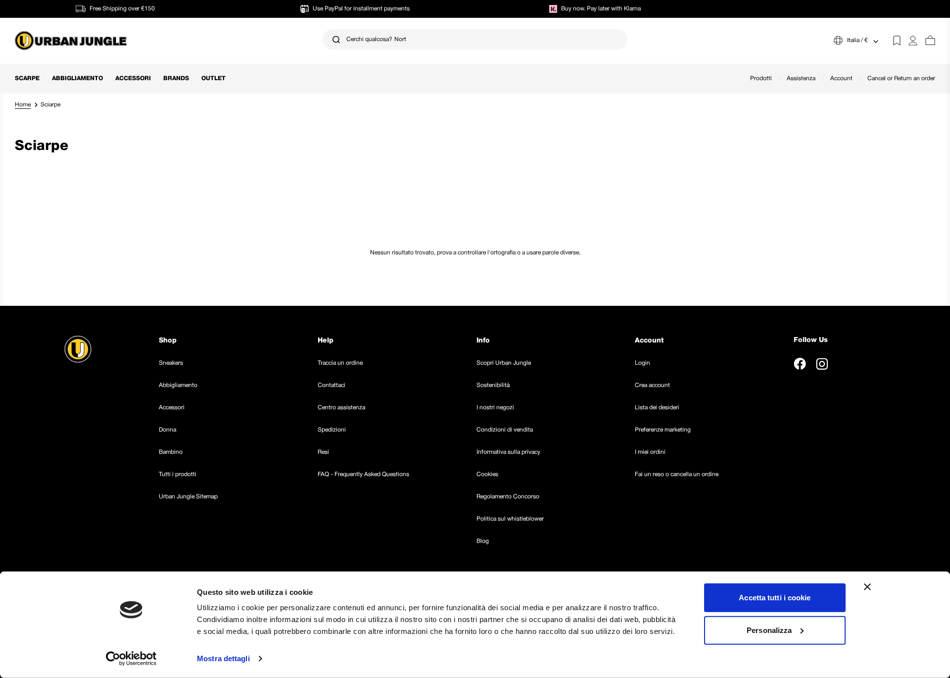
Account (841, 78)
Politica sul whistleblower (510, 519)
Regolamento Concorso (507, 496)
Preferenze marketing (663, 430)
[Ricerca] (336, 39)
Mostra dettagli (223, 658)
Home (23, 104)
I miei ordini (650, 452)
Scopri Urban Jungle (503, 363)
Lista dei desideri (657, 407)
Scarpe (27, 78)
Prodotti (761, 78)
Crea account (652, 385)
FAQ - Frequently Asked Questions (363, 474)
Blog (482, 541)
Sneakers (171, 363)
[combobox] (475, 39)
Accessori (133, 78)
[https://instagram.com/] (822, 364)
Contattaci (331, 385)
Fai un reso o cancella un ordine (676, 474)
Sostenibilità (493, 385)
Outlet (213, 78)
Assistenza (801, 78)
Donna (167, 430)
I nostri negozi (495, 407)
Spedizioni (332, 430)
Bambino (171, 452)
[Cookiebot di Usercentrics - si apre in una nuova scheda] (131, 658)
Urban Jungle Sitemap (188, 496)
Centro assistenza (341, 407)
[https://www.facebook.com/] (800, 364)
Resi (323, 452)
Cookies (487, 474)
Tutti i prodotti (177, 474)
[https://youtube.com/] (844, 364)
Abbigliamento (77, 78)
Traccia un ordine (340, 363)
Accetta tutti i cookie (774, 597)
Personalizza (769, 630)
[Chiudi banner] (867, 586)
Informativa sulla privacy (508, 452)
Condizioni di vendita (504, 430)
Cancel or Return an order (901, 78)
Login (642, 363)
